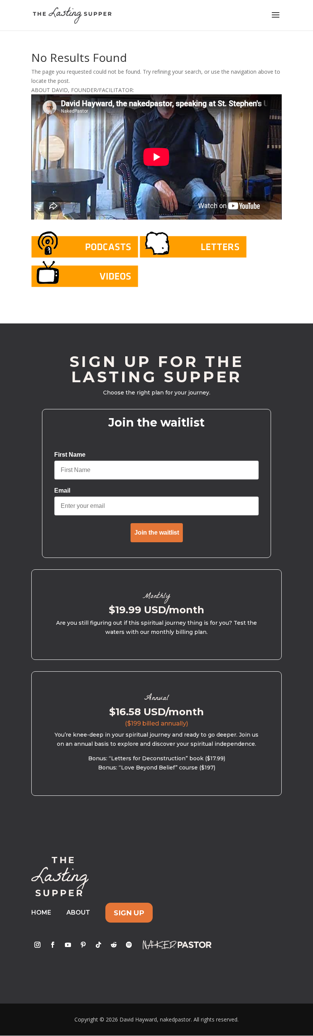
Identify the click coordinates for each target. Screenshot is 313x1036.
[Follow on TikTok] (98, 945)
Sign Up (129, 912)
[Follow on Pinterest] (83, 945)
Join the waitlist (156, 532)
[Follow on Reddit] (114, 945)
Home (41, 912)
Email (62, 490)
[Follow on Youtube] (68, 945)
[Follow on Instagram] (37, 945)
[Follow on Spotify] (129, 945)
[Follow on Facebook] (53, 945)
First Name (70, 454)
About (78, 912)
